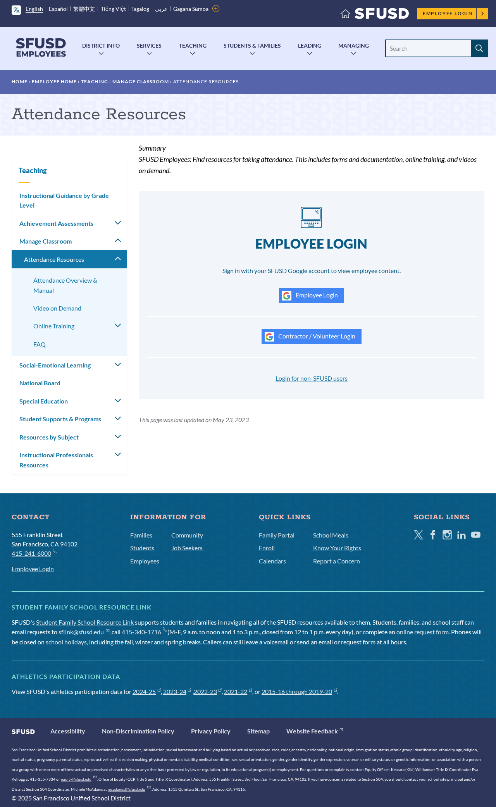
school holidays (66, 642)
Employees (144, 561)
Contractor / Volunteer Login (316, 336)
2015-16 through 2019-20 (297, 691)
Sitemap (258, 731)
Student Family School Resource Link (85, 622)
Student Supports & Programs (60, 418)
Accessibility (67, 731)
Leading (309, 45)
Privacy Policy (211, 731)
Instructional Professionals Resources (56, 460)
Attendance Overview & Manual (65, 285)
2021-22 (235, 691)
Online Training (53, 326)
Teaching (193, 45)
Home (20, 81)
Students (142, 547)
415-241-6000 (31, 553)
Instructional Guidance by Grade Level (64, 200)
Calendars (272, 561)
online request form (422, 631)
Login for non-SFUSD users (312, 378)
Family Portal (276, 535)
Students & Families (252, 45)
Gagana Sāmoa (190, 8)
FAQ (39, 344)
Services (149, 45)
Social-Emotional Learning (55, 365)
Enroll (267, 547)
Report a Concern (336, 561)
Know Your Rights (337, 547)
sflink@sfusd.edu (81, 631)
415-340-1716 (141, 631)
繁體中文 (84, 8)
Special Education (43, 401)
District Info (101, 45)
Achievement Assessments (56, 223)
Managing (353, 45)
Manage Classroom (140, 81)
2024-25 (144, 691)
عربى (161, 8)
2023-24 (174, 691)
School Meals (330, 535)
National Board (39, 382)
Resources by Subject (49, 437)
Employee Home (54, 81)
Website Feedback (312, 731)
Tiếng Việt (113, 8)
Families (141, 535)
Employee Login (448, 13)
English (34, 8)
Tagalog (140, 8)
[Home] (375, 15)
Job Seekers (187, 547)
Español (58, 8)
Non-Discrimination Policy (138, 731)
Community (187, 535)
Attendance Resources (54, 259)
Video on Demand (57, 308)
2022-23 (205, 691)
